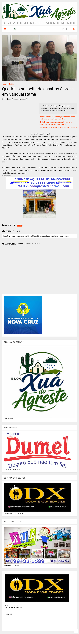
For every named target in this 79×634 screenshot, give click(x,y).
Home (4, 84)
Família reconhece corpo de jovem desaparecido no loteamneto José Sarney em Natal (57, 118)
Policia (11, 84)
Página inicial (8, 614)
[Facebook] (66, 29)
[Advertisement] (19, 117)
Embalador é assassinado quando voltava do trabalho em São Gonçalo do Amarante (55, 123)
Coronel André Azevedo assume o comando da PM (58, 127)
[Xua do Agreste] (15, 29)
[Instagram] (63, 29)
